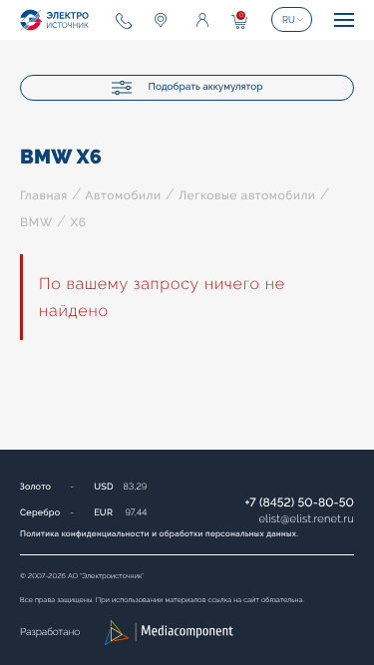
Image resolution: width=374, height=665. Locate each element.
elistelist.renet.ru (306, 518)
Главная (44, 195)
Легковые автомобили (247, 195)
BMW (36, 222)
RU (288, 20)
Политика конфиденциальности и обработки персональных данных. (159, 533)
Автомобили (123, 195)
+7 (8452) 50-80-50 (299, 502)
